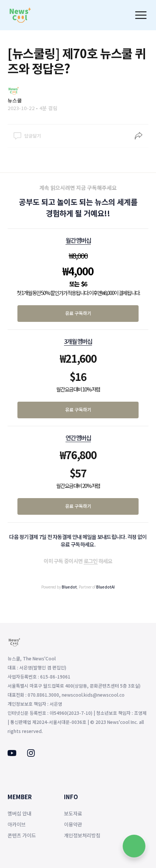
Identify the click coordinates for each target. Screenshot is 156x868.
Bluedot (69, 587)
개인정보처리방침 (82, 835)
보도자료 (73, 813)
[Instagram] (31, 754)
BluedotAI (105, 587)
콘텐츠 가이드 (22, 835)
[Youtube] (12, 754)
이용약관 (73, 824)
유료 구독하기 (78, 313)
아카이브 (17, 824)
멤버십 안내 (19, 813)
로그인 (91, 561)
